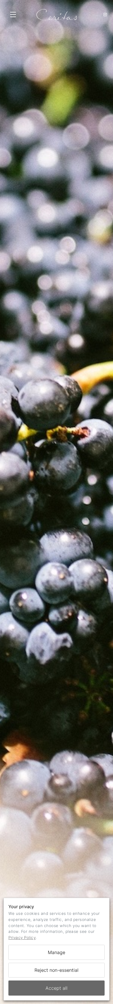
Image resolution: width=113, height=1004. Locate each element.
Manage (56, 952)
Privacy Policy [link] (22, 937)
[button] (14, 14)
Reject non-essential (56, 970)
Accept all (56, 988)
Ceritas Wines (56, 14)
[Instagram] (105, 14)
